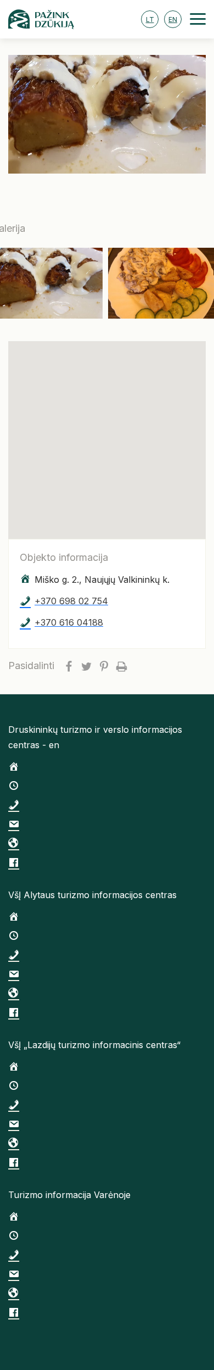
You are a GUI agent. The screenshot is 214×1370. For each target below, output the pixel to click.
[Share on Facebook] (68, 666)
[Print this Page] (121, 666)
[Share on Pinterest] (103, 666)
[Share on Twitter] (86, 666)
